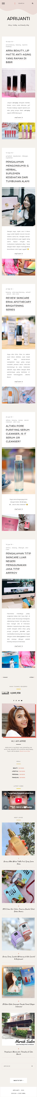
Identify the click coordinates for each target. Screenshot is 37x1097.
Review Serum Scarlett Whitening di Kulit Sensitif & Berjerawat (18, 957)
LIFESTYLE (25, 156)
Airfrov (8, 548)
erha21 (28, 292)
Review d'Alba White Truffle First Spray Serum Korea (18, 862)
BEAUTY (18, 45)
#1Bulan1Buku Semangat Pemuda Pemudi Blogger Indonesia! (18, 1005)
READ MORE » (18, 117)
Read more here (25, 751)
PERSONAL (18, 774)
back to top (18, 1080)
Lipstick (24, 45)
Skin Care (16, 294)
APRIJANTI (18, 18)
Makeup (9, 46)
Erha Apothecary (18, 292)
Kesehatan (17, 156)
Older (32, 677)
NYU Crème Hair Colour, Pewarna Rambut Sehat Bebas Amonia (18, 910)
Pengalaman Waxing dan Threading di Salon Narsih (18, 1053)
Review (20, 420)
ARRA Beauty (10, 45)
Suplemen (9, 158)
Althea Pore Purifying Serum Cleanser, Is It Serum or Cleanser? (18, 434)
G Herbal (9, 156)
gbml (24, 1093)
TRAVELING (18, 777)
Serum (9, 294)
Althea (8, 420)
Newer (5, 677)
